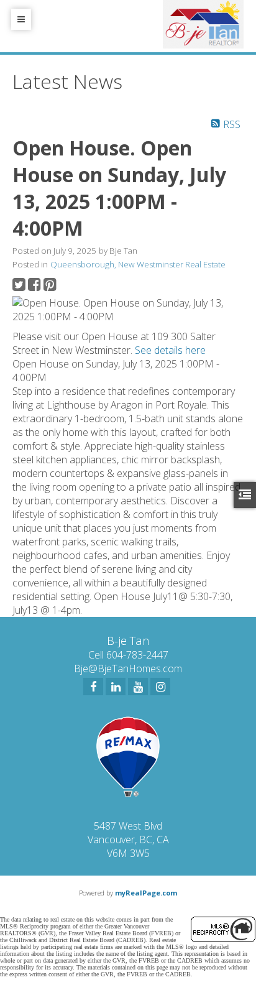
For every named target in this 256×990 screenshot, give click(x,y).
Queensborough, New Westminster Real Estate (138, 264)
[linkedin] (116, 686)
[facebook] (93, 686)
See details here (170, 350)
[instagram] (160, 686)
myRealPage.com (146, 892)
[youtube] (138, 686)
